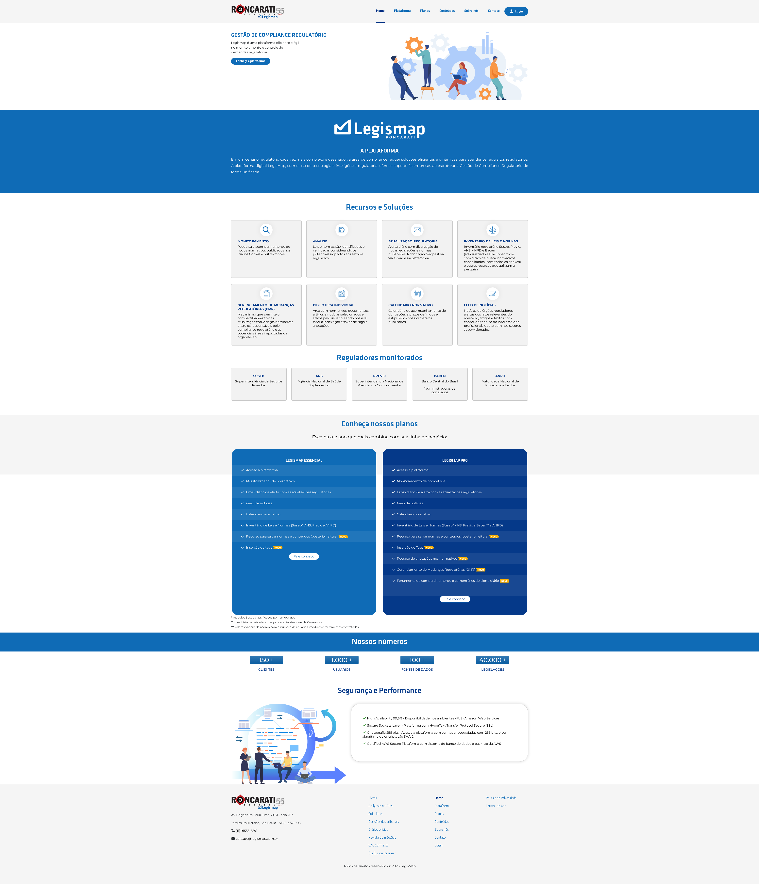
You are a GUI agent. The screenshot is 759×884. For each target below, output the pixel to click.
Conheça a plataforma (250, 61)
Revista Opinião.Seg (382, 837)
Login (519, 11)
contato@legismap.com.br (257, 839)
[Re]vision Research (382, 853)
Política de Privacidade (501, 798)
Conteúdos (447, 11)
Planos (425, 11)
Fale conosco (304, 556)
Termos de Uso (496, 806)
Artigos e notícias (380, 806)
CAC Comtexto (378, 845)
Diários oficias (378, 829)
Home (380, 11)
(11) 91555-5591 (246, 831)
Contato (494, 11)
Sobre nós (471, 11)
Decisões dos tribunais (383, 822)
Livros (372, 798)
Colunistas (375, 814)
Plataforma (402, 11)
